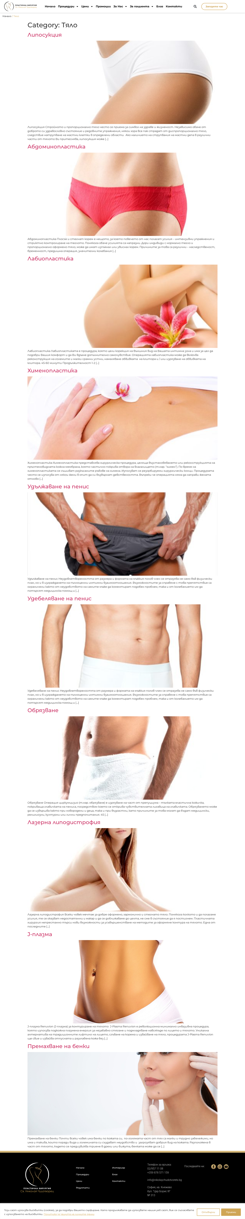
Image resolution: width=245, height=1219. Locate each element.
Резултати (83, 1187)
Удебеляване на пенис (60, 598)
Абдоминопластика (57, 146)
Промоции (103, 6)
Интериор (118, 1167)
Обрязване (43, 710)
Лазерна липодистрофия (64, 822)
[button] (195, 6)
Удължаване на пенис (58, 486)
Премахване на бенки (59, 1046)
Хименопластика (53, 370)
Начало (50, 6)
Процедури (66, 6)
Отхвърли (208, 1212)
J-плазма (40, 934)
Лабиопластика (51, 258)
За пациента (139, 6)
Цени (85, 6)
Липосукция (45, 34)
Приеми (231, 1212)
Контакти (174, 6)
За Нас (118, 6)
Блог (159, 6)
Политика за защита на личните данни (69, 1214)
